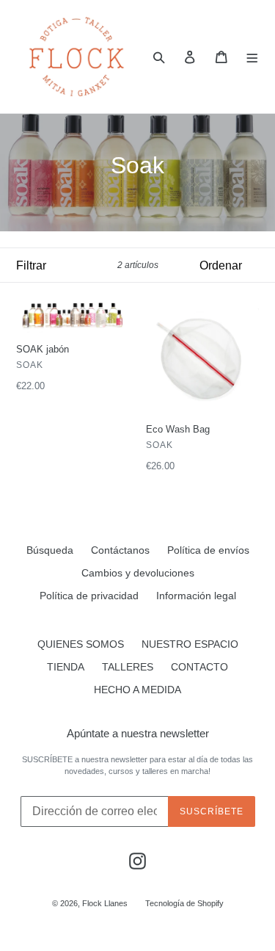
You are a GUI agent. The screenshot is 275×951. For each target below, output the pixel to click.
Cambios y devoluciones (137, 573)
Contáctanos (120, 550)
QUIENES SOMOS (80, 644)
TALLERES (127, 667)
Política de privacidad (89, 595)
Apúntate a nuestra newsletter (138, 733)
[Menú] (252, 56)
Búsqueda (49, 550)
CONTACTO (199, 667)
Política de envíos (208, 550)
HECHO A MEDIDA (137, 689)
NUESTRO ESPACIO (190, 644)
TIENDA (65, 667)
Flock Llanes (105, 903)
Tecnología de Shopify (184, 903)
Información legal (196, 595)
